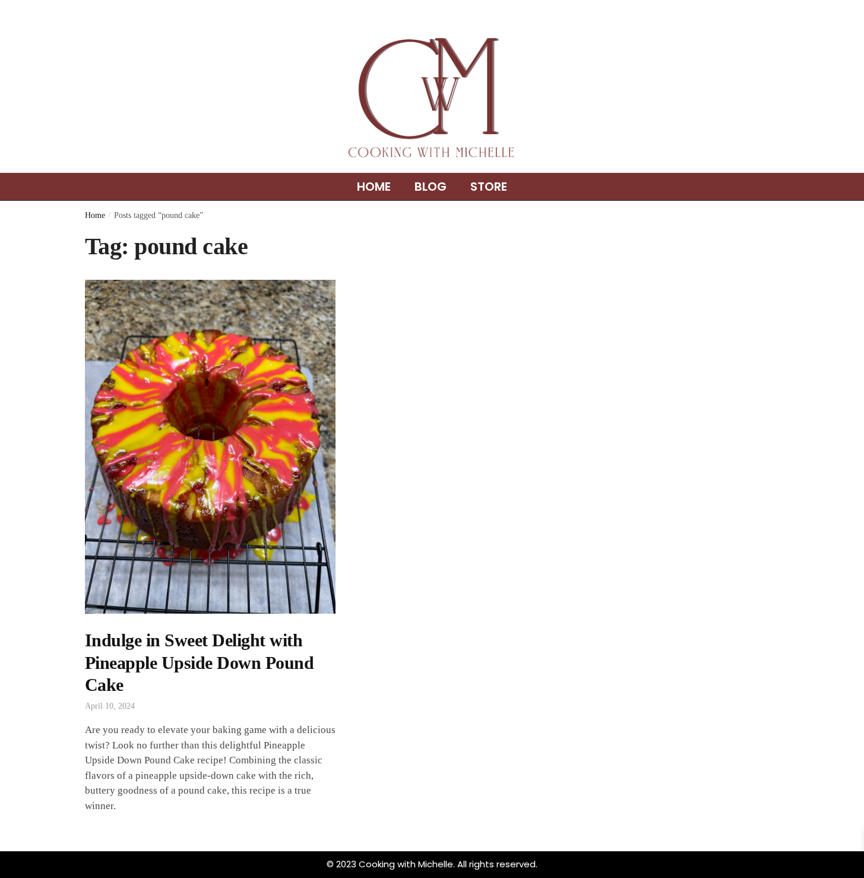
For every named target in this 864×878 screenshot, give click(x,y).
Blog (430, 186)
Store (488, 186)
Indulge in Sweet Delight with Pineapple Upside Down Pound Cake (199, 662)
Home (374, 186)
